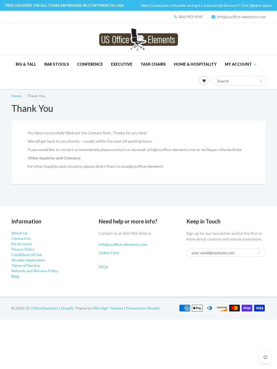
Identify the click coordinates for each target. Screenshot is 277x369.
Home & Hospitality (195, 64)
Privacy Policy (22, 249)
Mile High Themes (108, 308)
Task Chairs (153, 64)
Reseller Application (28, 260)
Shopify (67, 308)
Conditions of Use (26, 254)
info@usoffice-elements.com (241, 16)
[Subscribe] (259, 253)
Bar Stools (56, 64)
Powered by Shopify (143, 308)
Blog (15, 276)
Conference (90, 64)
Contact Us (21, 238)
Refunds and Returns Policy (34, 271)
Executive (121, 64)
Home (16, 95)
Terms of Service (25, 265)
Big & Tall (26, 64)
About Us (19, 233)
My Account (238, 64)
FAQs (103, 266)
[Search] (260, 81)
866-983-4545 (191, 16)
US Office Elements (41, 308)
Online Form (109, 252)
